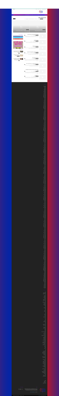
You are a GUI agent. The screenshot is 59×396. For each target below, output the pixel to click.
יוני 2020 (45, 154)
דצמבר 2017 (45, 179)
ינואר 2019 (45, 169)
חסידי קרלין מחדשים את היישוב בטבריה (32, 34)
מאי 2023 (45, 122)
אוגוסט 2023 (45, 119)
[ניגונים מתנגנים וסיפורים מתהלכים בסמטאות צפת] (42, 71)
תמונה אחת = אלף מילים (44, 335)
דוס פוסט (45, 332)
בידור (45, 326)
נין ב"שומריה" (36, 75)
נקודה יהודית (45, 334)
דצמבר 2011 (45, 234)
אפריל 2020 (45, 156)
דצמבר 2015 (45, 196)
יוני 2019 (45, 165)
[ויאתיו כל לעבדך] (42, 42)
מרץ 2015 (45, 204)
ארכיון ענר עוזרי (44, 325)
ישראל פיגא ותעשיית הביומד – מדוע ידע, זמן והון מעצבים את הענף (16, 52)
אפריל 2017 (45, 185)
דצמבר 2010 (45, 245)
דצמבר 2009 (45, 255)
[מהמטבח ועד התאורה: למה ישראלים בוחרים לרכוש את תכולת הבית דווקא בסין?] (21, 59)
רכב (45, 294)
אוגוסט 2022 (45, 130)
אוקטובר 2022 (44, 128)
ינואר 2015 (45, 206)
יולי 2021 (45, 142)
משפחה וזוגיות (45, 321)
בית (45, 16)
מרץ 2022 (45, 135)
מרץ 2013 (45, 220)
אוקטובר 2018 (44, 172)
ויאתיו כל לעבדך (36, 40)
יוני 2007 (45, 283)
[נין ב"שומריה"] (42, 77)
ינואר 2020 (45, 159)
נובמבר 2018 (45, 171)
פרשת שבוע (45, 296)
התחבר (45, 380)
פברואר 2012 (45, 232)
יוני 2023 (45, 121)
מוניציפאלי (45, 336)
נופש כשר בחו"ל (44, 299)
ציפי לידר (45, 345)
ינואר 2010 (45, 254)
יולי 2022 (45, 131)
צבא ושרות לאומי (44, 300)
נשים (45, 319)
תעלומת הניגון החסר (35, 46)
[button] (14, 15)
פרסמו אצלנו (21, 395)
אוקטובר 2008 (44, 268)
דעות (45, 312)
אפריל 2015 (45, 203)
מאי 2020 (45, 155)
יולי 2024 (45, 109)
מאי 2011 (45, 240)
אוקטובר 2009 (44, 257)
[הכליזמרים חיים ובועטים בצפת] (38, 27)
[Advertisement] (40, 4)
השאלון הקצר (45, 307)
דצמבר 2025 (45, 93)
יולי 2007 (45, 282)
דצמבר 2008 (45, 266)
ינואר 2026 (45, 92)
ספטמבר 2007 (44, 280)
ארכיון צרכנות (45, 370)
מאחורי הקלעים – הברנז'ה (44, 331)
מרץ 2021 (45, 146)
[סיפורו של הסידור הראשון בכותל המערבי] (42, 54)
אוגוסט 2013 (45, 217)
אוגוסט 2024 (45, 108)
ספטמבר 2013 (44, 216)
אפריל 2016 (45, 192)
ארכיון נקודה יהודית (44, 357)
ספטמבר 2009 (44, 258)
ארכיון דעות (45, 360)
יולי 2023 (45, 120)
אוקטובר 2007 (44, 279)
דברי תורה (45, 348)
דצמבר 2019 (45, 160)
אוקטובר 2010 (44, 247)
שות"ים (45, 347)
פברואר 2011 (45, 243)
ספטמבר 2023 (44, 118)
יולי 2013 (45, 218)
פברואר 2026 (45, 91)
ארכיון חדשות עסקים (44, 368)
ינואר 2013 (45, 222)
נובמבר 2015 (45, 197)
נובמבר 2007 (45, 278)
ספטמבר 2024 (44, 107)
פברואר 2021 (45, 147)
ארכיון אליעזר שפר (37, 58)
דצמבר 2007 (45, 277)
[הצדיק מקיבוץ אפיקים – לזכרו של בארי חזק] (42, 65)
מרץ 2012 (45, 231)
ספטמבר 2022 (44, 129)
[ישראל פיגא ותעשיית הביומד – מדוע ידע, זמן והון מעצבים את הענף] (21, 51)
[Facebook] (22, 389)
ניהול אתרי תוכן (40, 395)
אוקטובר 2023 (44, 117)
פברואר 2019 (45, 168)
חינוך (45, 301)
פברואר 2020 (45, 158)
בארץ (45, 306)
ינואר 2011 (45, 244)
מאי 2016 (45, 191)
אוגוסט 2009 (45, 259)
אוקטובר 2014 (44, 207)
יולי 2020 (45, 153)
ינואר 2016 (45, 195)
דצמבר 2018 (45, 170)
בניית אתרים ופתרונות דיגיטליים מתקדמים (16, 395)
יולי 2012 (45, 227)
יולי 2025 (45, 98)
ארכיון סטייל (45, 373)
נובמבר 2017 (45, 180)
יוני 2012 (45, 228)
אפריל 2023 (45, 123)
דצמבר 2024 (45, 104)
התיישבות (45, 298)
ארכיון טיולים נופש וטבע (44, 371)
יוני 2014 (45, 209)
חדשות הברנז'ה (44, 333)
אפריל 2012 (45, 230)
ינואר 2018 (45, 178)
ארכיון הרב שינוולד (44, 361)
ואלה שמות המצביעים (35, 57)
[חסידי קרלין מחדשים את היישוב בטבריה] (42, 36)
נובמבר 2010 (45, 246)
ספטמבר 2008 (44, 269)
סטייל (45, 322)
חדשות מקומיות (44, 337)
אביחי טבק (44, 31)
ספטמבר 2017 (44, 182)
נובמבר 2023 (45, 116)
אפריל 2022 (45, 134)
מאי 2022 (45, 133)
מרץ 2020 (45, 157)
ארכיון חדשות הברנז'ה (44, 356)
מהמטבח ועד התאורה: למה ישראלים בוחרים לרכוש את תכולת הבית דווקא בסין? (17, 59)
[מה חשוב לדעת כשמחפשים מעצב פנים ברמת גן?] (21, 55)
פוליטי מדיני (45, 311)
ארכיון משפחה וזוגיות (44, 372)
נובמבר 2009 (45, 256)
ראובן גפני (45, 346)
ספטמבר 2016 (44, 190)
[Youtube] (13, 9)
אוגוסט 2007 (45, 281)
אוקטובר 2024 (44, 106)
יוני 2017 (45, 184)
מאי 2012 (45, 229)
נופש (45, 323)
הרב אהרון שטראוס (44, 344)
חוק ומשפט (45, 295)
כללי (45, 349)
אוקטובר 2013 (44, 215)
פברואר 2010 (45, 253)
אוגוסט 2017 (45, 183)
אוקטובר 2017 (44, 181)
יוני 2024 (45, 110)
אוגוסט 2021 (45, 141)
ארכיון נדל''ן (45, 369)
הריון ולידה (45, 320)
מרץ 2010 (45, 252)
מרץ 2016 (45, 193)
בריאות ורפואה (44, 338)
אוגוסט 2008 (45, 270)
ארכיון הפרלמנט (44, 375)
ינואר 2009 (45, 265)
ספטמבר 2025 (44, 96)
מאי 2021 (45, 144)
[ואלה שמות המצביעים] (42, 59)
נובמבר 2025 (45, 94)
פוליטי (45, 309)
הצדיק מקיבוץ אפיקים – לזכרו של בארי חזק (32, 63)
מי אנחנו (23, 395)
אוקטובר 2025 (44, 95)
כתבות (45, 308)
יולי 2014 (45, 208)
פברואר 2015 (45, 205)
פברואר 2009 (45, 264)
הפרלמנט (45, 310)
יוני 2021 (45, 143)
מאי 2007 (45, 284)
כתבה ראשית (45, 297)
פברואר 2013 (45, 221)
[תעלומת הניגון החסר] (42, 48)
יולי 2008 (45, 271)
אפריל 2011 (45, 241)
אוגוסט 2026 (45, 86)
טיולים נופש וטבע (44, 324)
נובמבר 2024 (45, 105)
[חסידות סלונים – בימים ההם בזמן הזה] (21, 27)
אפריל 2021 (45, 145)
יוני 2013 (45, 219)
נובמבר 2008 (45, 267)
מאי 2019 (45, 166)
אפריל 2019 (45, 167)
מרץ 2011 (45, 242)
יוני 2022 (45, 132)
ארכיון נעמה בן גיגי (44, 362)
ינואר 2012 (45, 233)
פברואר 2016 (45, 194)
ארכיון (45, 350)
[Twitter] (14, 9)
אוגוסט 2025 (45, 97)
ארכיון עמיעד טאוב (44, 363)
